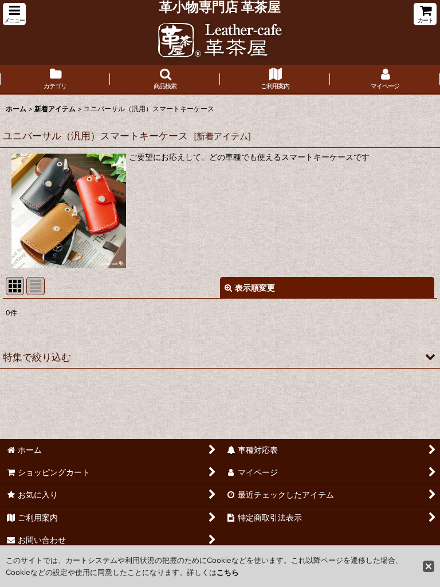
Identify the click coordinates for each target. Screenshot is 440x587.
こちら (228, 572)
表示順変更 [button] (255, 287)
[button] (14, 14)
